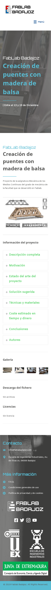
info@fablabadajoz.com (20, 450)
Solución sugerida (22, 292)
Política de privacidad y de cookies (25, 493)
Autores (14, 340)
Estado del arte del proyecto (22, 278)
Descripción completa (24, 255)
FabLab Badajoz (21, 58)
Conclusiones (18, 329)
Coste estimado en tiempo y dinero (22, 316)
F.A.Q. (11, 481)
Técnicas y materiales (24, 303)
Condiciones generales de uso (23, 487)
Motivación (17, 266)
